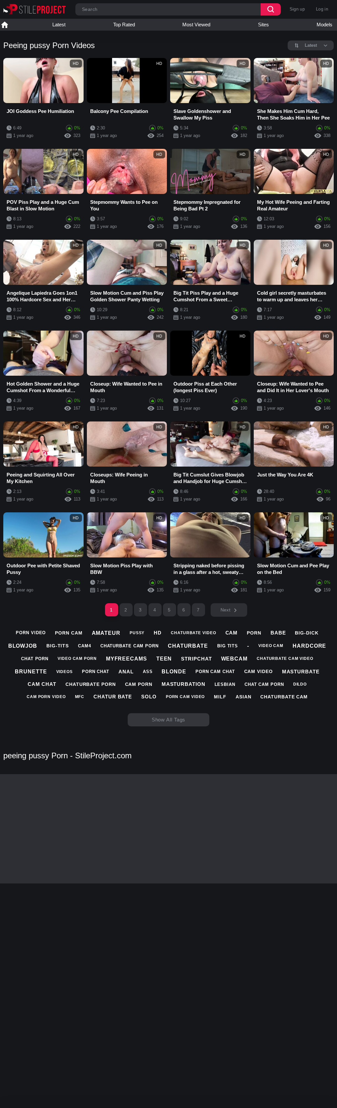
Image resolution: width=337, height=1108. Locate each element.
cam (231, 632)
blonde (174, 671)
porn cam (68, 632)
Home (4, 25)
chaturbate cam (284, 696)
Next (225, 609)
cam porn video (46, 696)
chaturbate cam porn (129, 645)
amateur (106, 633)
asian (243, 696)
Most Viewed (196, 24)
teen (164, 659)
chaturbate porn (90, 684)
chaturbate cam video (285, 658)
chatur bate (112, 696)
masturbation (183, 684)
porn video (31, 632)
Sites (263, 24)
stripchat (196, 659)
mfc (80, 696)
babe (278, 632)
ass (148, 671)
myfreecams (126, 659)
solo (149, 696)
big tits (227, 645)
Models (324, 24)
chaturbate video (193, 633)
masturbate (301, 671)
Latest (58, 24)
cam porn (138, 684)
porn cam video (185, 696)
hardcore (309, 646)
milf (220, 696)
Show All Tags (169, 719)
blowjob (22, 646)
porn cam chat (215, 671)
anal (126, 671)
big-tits (57, 645)
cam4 (84, 645)
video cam (270, 645)
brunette (31, 671)
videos (64, 671)
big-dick (306, 632)
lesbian (225, 684)
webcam (234, 659)
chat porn (34, 658)
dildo (300, 684)
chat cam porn (264, 684)
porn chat (95, 671)
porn (254, 632)
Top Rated (124, 24)
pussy (137, 633)
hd (158, 632)
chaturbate (188, 646)
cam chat (42, 684)
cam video (258, 671)
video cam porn (77, 658)
